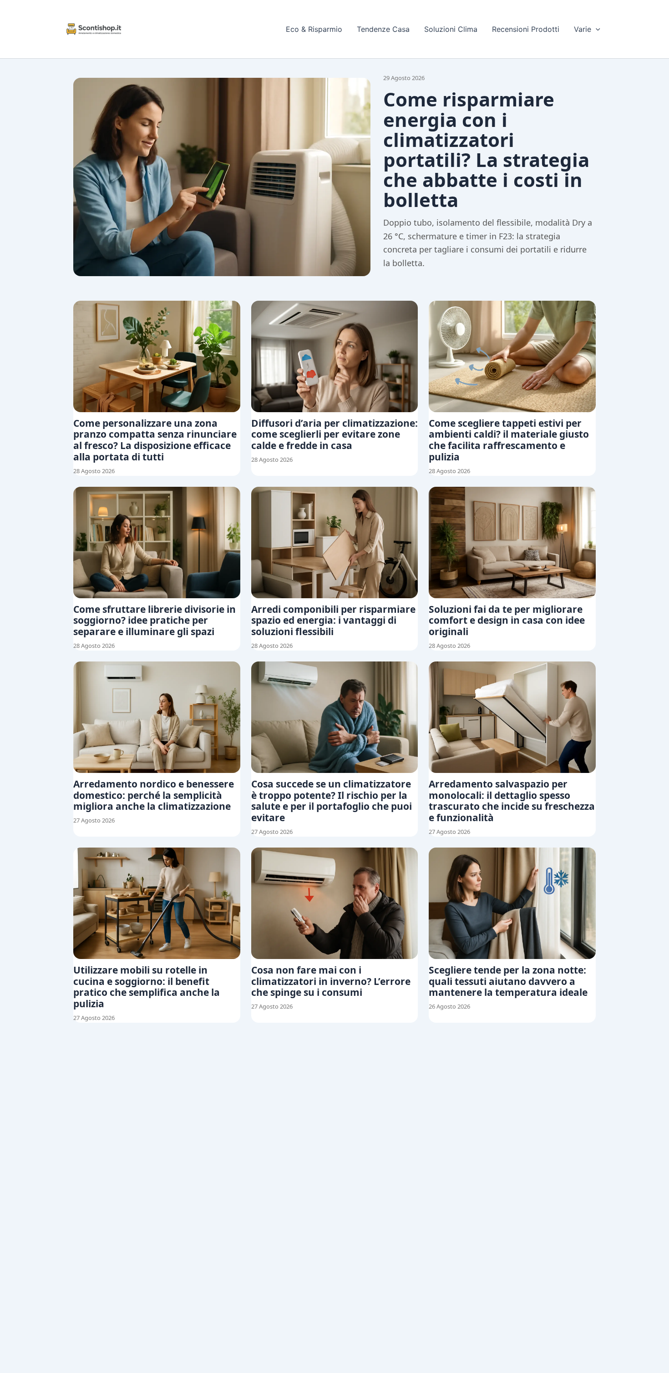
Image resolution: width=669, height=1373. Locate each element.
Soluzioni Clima (450, 29)
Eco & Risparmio (314, 29)
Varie (582, 29)
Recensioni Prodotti (525, 29)
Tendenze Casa (383, 29)
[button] (595, 29)
